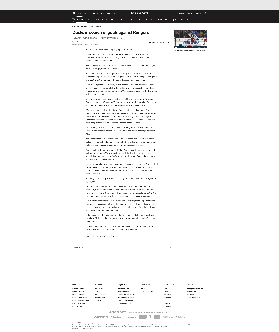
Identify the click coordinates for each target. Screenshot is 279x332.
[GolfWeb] (180, 317)
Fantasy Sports (78, 291)
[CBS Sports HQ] (135, 312)
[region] (190, 39)
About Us (99, 289)
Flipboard (167, 306)
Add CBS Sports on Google (161, 42)
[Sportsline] (117, 317)
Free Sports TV (78, 294)
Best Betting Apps (79, 297)
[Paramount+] (131, 316)
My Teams (190, 294)
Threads (167, 303)
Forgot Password (193, 297)
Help (143, 289)
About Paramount (102, 294)
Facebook (167, 297)
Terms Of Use (123, 289)
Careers (98, 291)
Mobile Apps (77, 306)
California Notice (124, 303)
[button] (201, 20)
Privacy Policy (123, 291)
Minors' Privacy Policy (126, 294)
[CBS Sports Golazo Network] (157, 312)
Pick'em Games (78, 289)
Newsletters (191, 291)
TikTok (166, 291)
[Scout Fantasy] (168, 317)
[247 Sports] (101, 317)
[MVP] (157, 316)
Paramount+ (100, 297)
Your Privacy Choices (126, 297)
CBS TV (98, 300)
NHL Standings (95, 26)
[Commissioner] (145, 316)
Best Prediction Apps (80, 300)
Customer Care (147, 291)
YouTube (167, 289)
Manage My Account (194, 289)
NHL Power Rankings (79, 26)
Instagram (167, 294)
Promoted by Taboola (163, 248)
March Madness (78, 303)
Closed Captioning (125, 300)
